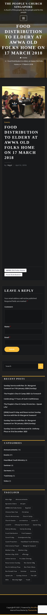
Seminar (7, 465)
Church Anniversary (12, 516)
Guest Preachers (11, 542)
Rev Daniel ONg (29, 563)
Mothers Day (22, 550)
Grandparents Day (24, 537)
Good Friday (9, 537)
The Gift (33, 575)
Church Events (10, 520)
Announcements (10, 450)
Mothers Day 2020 (11, 554)
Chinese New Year (11, 512)
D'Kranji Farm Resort (22, 525)
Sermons (7, 470)
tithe (7, 580)
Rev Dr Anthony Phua (12, 567)
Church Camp (27, 516)
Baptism (28, 508)
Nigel (8, 165)
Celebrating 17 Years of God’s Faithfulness (21, 399)
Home (24, 57)
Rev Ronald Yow (11, 571)
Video (6, 481)
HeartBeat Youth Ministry (14, 460)
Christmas (25, 512)
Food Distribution (13, 275)
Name (7, 326)
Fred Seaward (26, 533)
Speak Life (9, 575)
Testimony (8, 476)
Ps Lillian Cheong (25, 559)
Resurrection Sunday (12, 563)
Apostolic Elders (11, 504)
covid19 (8, 525)
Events (7, 122)
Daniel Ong (37, 525)
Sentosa (33, 571)
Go (40, 366)
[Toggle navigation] (23, 18)
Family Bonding (25, 529)
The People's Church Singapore (23, 5)
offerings (25, 554)
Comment (8, 307)
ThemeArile (32, 610)
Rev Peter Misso (29, 567)
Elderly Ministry (10, 529)
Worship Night (17, 580)
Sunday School (21, 575)
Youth (28, 580)
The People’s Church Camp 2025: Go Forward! (22, 393)
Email (7, 337)
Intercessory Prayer (12, 546)
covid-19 (34, 520)
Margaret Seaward (29, 546)
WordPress (35, 607)
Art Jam (22, 504)
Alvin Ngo (8, 499)
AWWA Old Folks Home (15, 270)
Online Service (10, 559)
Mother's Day (10, 550)
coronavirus (23, 520)
